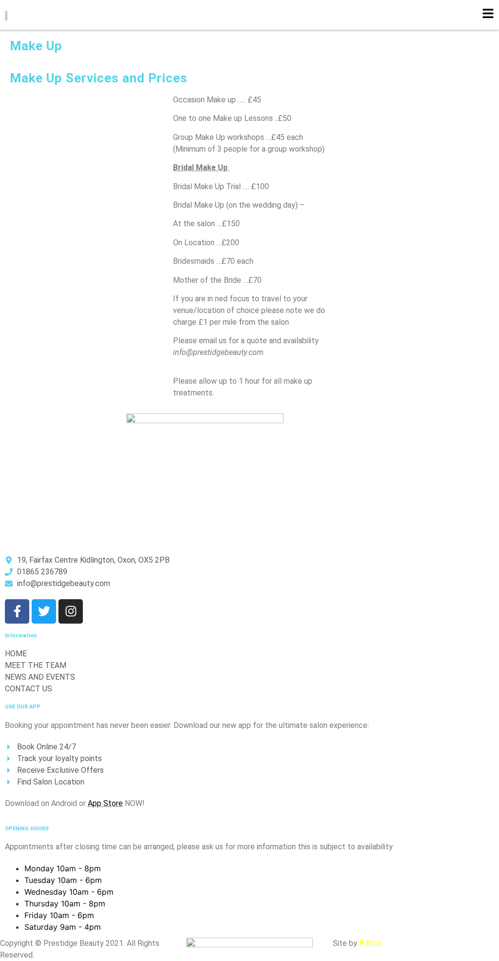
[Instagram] (70, 611)
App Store (105, 803)
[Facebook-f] (17, 611)
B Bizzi (370, 943)
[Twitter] (44, 611)
